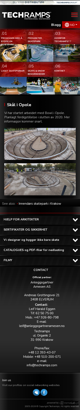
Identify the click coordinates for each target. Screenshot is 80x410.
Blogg (56, 25)
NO (72, 25)
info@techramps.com (42, 365)
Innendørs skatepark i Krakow (40, 203)
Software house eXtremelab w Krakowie (69, 403)
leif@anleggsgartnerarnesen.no (42, 326)
